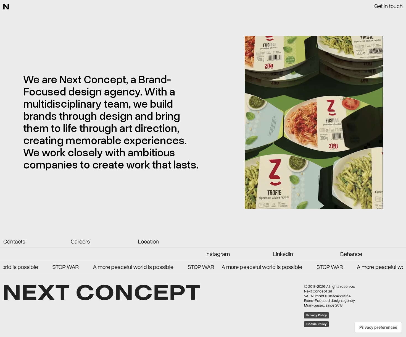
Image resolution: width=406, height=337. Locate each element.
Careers (80, 241)
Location (148, 241)
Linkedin (283, 254)
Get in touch (388, 6)
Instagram (217, 254)
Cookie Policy (316, 324)
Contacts (14, 241)
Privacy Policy (316, 315)
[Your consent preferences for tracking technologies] (378, 327)
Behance (351, 254)
